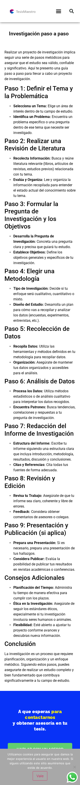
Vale (40, 776)
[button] (58, 11)
